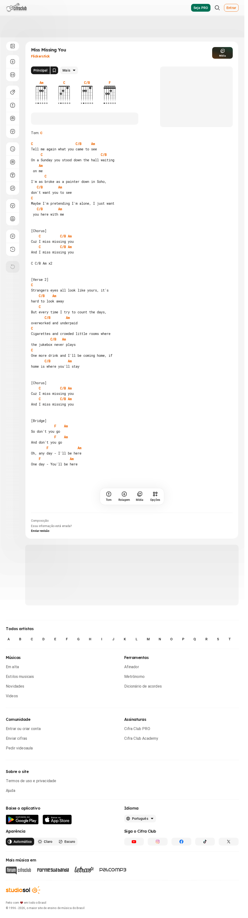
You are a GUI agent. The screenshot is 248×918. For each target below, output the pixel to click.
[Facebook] (181, 841)
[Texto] (12, 175)
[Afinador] (12, 205)
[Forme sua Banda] (53, 869)
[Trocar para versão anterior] (12, 249)
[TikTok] (205, 841)
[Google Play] (22, 820)
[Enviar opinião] (12, 236)
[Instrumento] (12, 92)
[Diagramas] (12, 162)
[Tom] (12, 105)
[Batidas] (12, 188)
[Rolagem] (12, 61)
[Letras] (84, 869)
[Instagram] (158, 841)
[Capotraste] (12, 118)
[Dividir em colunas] (12, 75)
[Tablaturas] (12, 149)
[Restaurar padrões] (12, 267)
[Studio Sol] (23, 890)
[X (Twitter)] (229, 841)
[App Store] (57, 820)
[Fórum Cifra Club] (18, 870)
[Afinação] (12, 131)
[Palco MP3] (113, 869)
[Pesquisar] (217, 8)
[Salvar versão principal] (54, 70)
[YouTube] (134, 841)
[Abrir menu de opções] (12, 46)
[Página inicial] (16, 8)
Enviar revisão (40, 531)
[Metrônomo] (12, 219)
